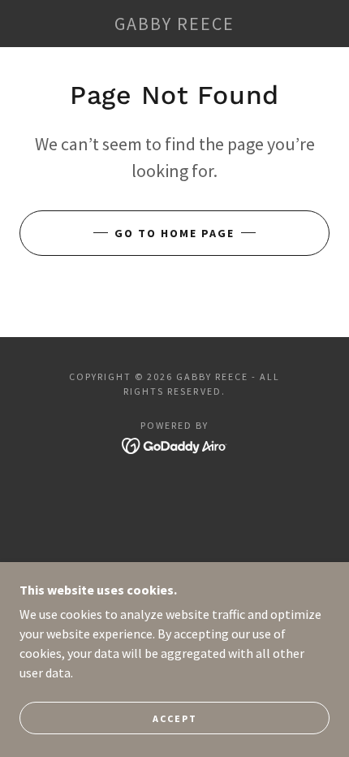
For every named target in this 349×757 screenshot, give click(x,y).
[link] (174, 23)
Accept (175, 718)
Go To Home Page (174, 233)
